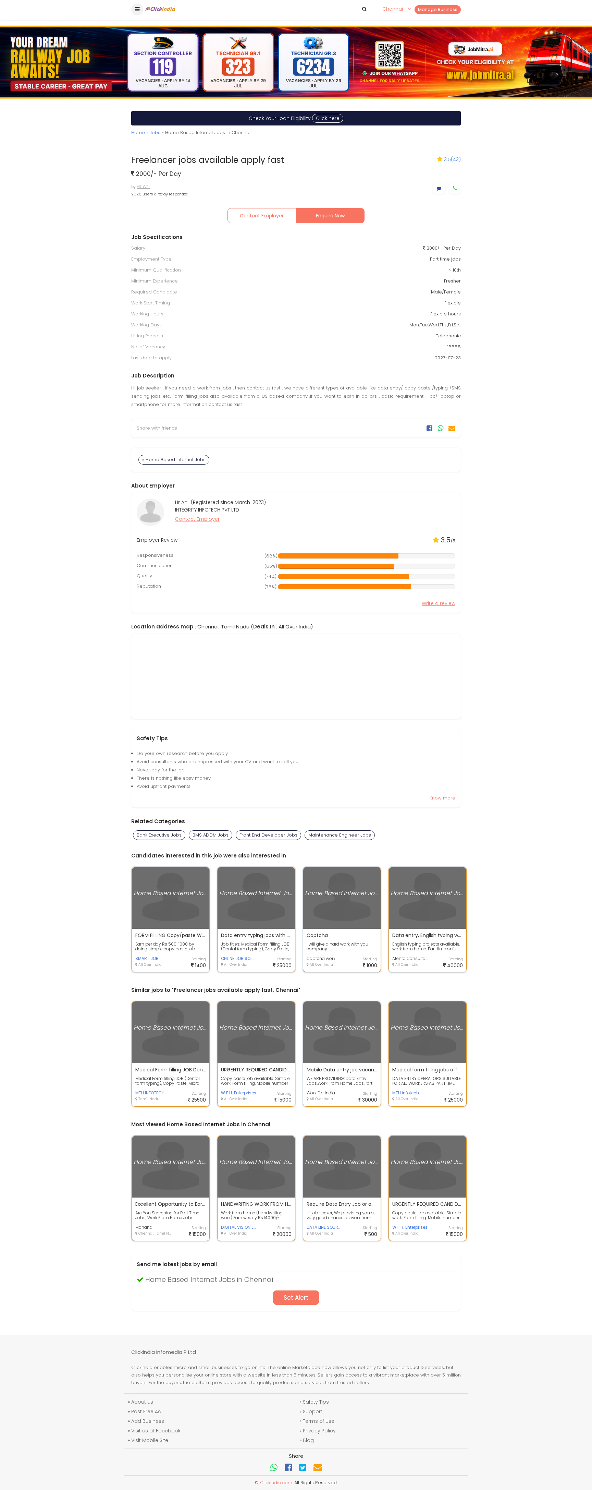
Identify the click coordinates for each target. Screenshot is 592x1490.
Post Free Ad (146, 1411)
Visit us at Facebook (156, 1430)
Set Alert (296, 1298)
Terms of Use (318, 1421)
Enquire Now (330, 215)
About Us (142, 1401)
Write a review (438, 603)
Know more (442, 798)
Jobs (155, 132)
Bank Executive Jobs (159, 835)
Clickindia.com (276, 1482)
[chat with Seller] (439, 188)
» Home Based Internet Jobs (174, 459)
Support (312, 1411)
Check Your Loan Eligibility (294, 118)
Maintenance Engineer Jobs (339, 835)
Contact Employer (262, 215)
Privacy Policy (319, 1430)
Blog (308, 1440)
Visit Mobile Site (149, 1440)
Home (138, 132)
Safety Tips (316, 1401)
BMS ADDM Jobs (211, 835)
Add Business (147, 1421)
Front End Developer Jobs (268, 835)
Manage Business (437, 9)
